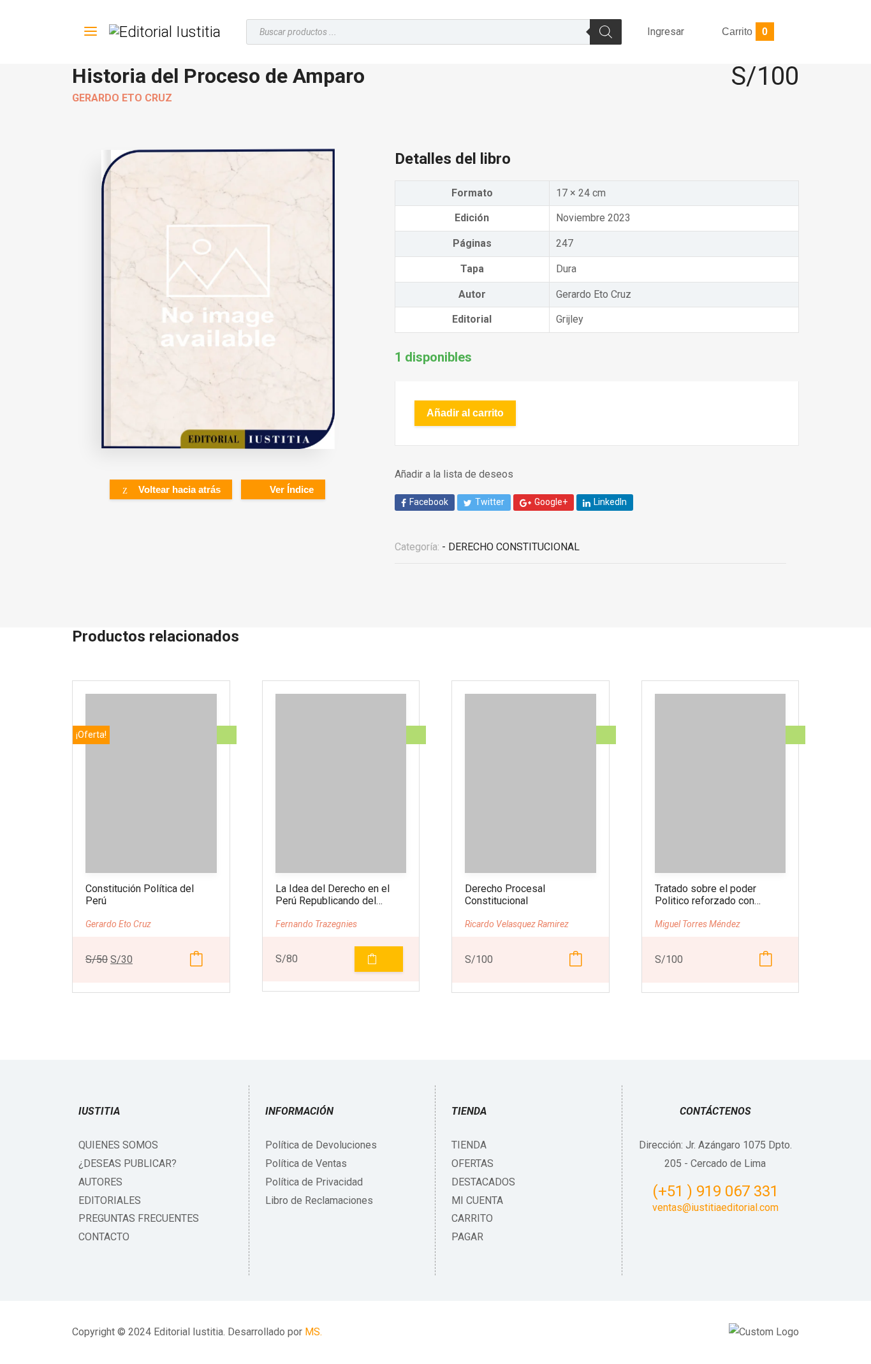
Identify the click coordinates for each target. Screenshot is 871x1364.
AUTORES (100, 1182)
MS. (313, 1332)
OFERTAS (472, 1163)
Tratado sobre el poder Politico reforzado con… (708, 895)
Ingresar (665, 32)
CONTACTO (103, 1237)
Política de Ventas (306, 1163)
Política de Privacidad (314, 1182)
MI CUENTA (477, 1200)
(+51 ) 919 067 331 (715, 1191)
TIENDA (469, 1145)
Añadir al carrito (465, 412)
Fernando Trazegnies (316, 924)
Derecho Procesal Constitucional (505, 895)
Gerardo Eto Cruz (122, 98)
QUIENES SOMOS (118, 1145)
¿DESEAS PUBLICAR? (127, 1163)
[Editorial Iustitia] (165, 32)
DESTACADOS (483, 1182)
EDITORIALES (109, 1200)
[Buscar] (606, 32)
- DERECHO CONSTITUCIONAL (511, 547)
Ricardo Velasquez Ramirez (517, 924)
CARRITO (472, 1218)
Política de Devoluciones (321, 1145)
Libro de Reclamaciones (319, 1200)
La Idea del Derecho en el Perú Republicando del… (332, 895)
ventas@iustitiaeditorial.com (715, 1207)
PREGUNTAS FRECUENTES (138, 1218)
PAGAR (467, 1237)
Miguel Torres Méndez (697, 924)
